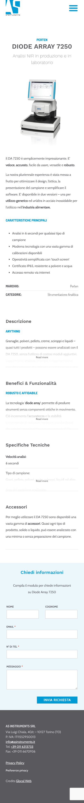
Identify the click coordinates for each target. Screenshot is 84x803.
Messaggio (15, 666)
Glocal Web (23, 781)
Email (11, 626)
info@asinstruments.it (20, 742)
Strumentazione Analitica (63, 294)
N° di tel (13, 646)
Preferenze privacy (17, 770)
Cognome (51, 606)
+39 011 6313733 (22, 747)
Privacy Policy (15, 763)
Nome (10, 606)
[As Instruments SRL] (13, 14)
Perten (74, 286)
